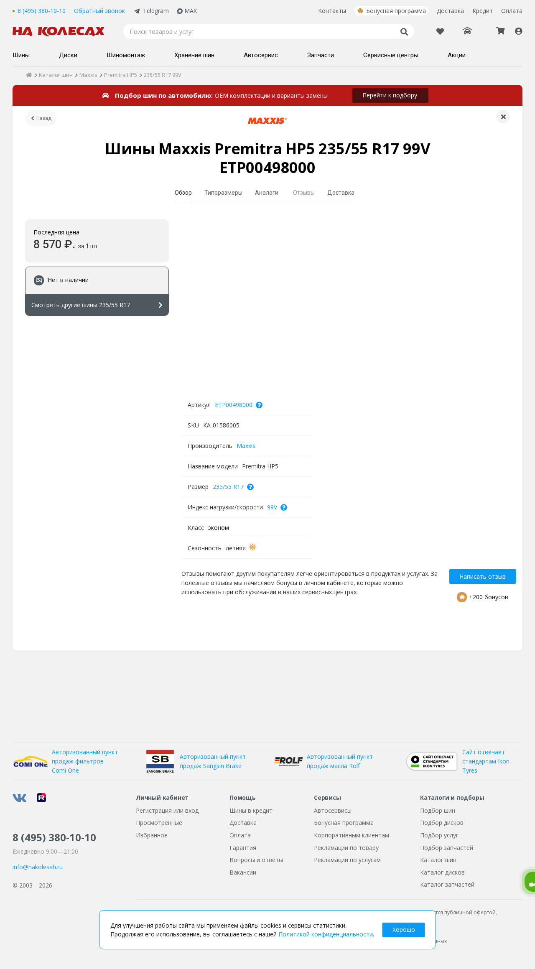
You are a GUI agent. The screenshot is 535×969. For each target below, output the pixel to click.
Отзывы (304, 192)
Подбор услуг (439, 835)
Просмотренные (159, 823)
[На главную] (63, 31)
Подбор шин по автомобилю (163, 95)
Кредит (482, 11)
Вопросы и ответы (256, 860)
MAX (190, 11)
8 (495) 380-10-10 (42, 11)
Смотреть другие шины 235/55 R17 (80, 305)
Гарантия (242, 848)
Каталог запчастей (447, 884)
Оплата (511, 11)
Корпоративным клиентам (351, 835)
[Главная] (29, 75)
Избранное (152, 835)
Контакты (332, 11)
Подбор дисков (442, 823)
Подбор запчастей (446, 848)
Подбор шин (437, 810)
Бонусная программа (396, 11)
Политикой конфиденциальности (325, 934)
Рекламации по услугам (347, 860)
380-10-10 (54, 837)
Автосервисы (333, 810)
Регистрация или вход (167, 810)
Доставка (450, 11)
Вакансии (242, 872)
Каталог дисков (442, 872)
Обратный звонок (99, 11)
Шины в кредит (251, 810)
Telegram (156, 11)
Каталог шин (438, 860)
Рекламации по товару (346, 848)
